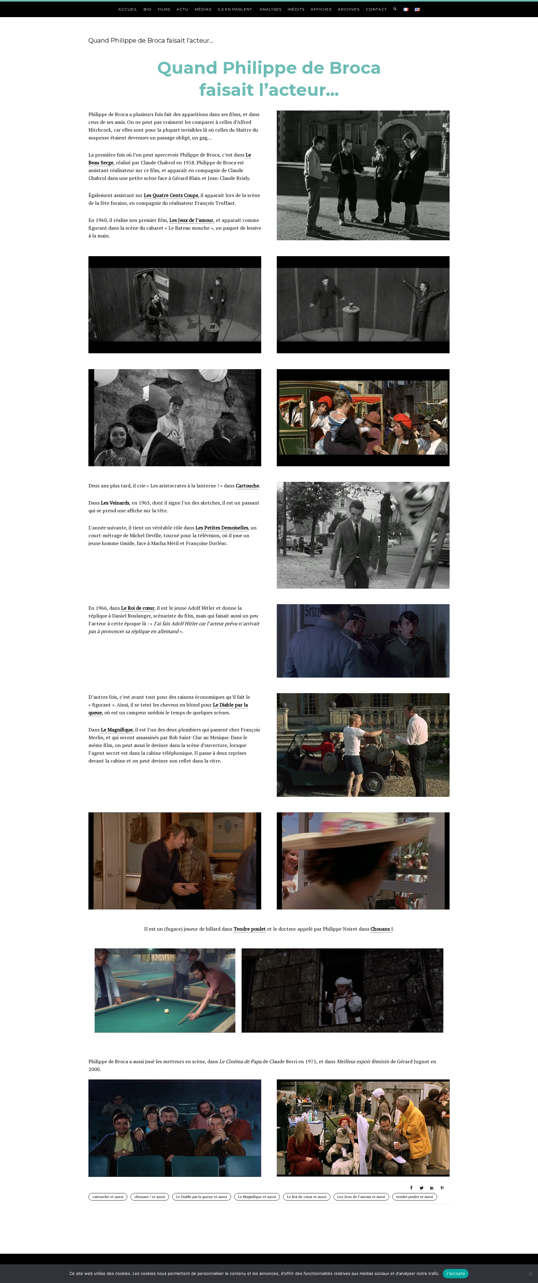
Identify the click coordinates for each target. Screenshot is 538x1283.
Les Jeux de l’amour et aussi (361, 1196)
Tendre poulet (250, 928)
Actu (182, 9)
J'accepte (455, 1273)
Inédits (296, 9)
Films (164, 9)
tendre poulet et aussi (414, 1196)
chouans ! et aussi (149, 1196)
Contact (376, 9)
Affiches (321, 9)
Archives (349, 9)
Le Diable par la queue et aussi (201, 1196)
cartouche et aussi (107, 1196)
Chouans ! (381, 928)
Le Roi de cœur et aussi (306, 1196)
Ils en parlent (235, 9)
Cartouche (247, 485)
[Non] (530, 1274)
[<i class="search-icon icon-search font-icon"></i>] (395, 9)
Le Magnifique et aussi (257, 1196)
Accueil (127, 9)
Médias (203, 9)
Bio (148, 9)
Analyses (270, 9)
